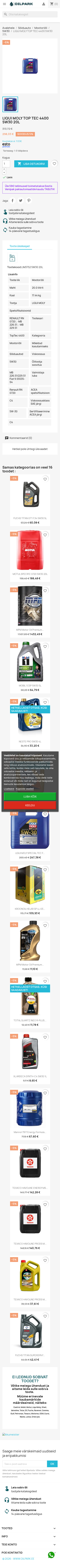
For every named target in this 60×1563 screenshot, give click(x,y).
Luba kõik (30, 796)
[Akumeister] (30, 1434)
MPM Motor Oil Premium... (30, 629)
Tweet (20, 200)
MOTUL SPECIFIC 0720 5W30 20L (30, 574)
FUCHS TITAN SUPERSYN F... (30, 1355)
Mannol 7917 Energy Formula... (30, 1132)
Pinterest (29, 200)
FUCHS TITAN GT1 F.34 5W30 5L (30, 518)
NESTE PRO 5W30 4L (30, 741)
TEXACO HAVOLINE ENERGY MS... (30, 1187)
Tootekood (14, 267)
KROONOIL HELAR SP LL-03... (30, 908)
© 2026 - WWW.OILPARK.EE (18, 1558)
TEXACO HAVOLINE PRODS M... (30, 1243)
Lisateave (9, 788)
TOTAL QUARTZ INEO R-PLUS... (30, 1020)
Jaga (12, 200)
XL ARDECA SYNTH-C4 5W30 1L (30, 1076)
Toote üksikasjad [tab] (20, 246)
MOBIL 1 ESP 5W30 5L (30, 685)
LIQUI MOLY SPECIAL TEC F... (30, 853)
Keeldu (30, 805)
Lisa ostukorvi (31, 164)
